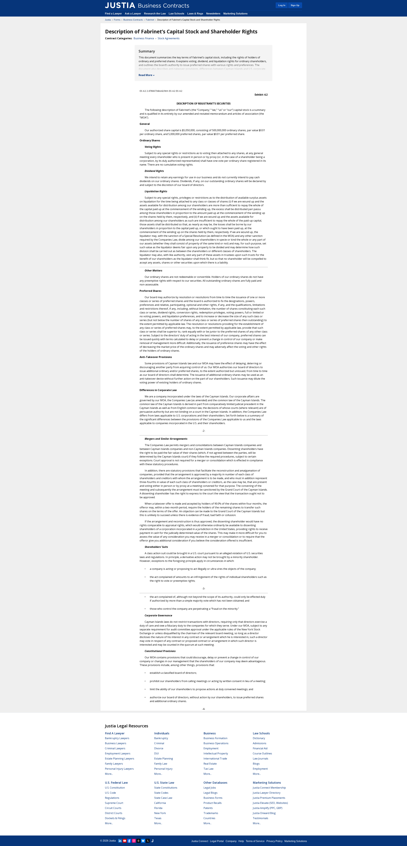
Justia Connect (199, 841)
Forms (117, 19)
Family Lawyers (114, 763)
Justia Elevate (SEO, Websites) (270, 803)
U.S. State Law (164, 782)
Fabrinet (150, 19)
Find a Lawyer (113, 13)
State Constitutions (165, 787)
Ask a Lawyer (133, 13)
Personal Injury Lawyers (119, 768)
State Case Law (163, 798)
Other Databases (215, 782)
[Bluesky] (143, 841)
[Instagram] (134, 841)
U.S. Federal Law (116, 782)
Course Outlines (262, 753)
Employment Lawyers (117, 753)
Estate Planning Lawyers (119, 758)
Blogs (256, 763)
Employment (211, 748)
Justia (108, 19)
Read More (145, 75)
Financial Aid (260, 748)
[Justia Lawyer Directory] (152, 841)
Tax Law (208, 768)
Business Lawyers (115, 743)
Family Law (160, 763)
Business (210, 733)
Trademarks (211, 813)
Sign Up (295, 5)
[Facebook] (129, 841)
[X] (148, 841)
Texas (157, 818)
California (160, 803)
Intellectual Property (216, 753)
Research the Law (155, 13)
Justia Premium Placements (269, 798)
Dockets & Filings (115, 818)
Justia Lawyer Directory (266, 792)
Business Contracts (133, 19)
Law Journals (260, 758)
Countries (209, 818)
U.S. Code (110, 792)
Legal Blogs (210, 792)
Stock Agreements (168, 38)
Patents (208, 808)
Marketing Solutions (235, 13)
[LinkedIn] (120, 841)
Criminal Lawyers (115, 748)
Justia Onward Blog (264, 813)
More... (109, 774)
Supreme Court (114, 803)
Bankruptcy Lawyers (117, 738)
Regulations (112, 798)
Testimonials (260, 818)
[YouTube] (125, 841)
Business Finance (144, 38)
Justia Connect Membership (269, 787)
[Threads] (138, 841)
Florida (158, 808)
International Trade (215, 758)
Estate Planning (163, 758)
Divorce (158, 748)
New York (160, 813)
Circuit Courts (113, 808)
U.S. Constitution (115, 787)
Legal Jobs (210, 787)
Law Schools (176, 13)
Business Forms (213, 798)
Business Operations (216, 743)
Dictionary (259, 738)
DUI (156, 753)
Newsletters (213, 13)
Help (241, 841)
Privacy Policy (274, 841)
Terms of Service (255, 841)
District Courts (113, 813)
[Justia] (120, 5)
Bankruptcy (161, 738)
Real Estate (210, 763)
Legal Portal (217, 841)
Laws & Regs (195, 13)
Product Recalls (213, 803)
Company (231, 841)
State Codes (161, 792)
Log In (281, 5)
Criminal (159, 743)
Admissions (259, 743)
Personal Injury (163, 768)
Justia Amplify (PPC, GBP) (267, 808)
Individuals (161, 733)
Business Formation (215, 738)
